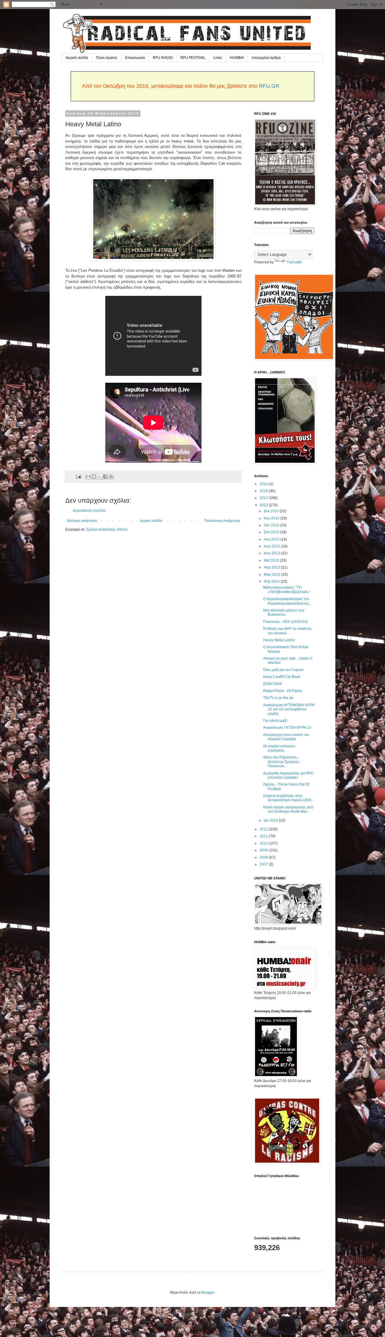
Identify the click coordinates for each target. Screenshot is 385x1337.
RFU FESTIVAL (192, 58)
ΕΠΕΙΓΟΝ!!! (272, 684)
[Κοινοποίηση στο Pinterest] (111, 477)
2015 (264, 491)
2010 (264, 843)
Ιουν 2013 (272, 553)
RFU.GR (269, 86)
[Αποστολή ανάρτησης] (78, 476)
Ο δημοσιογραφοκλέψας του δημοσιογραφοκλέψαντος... (287, 601)
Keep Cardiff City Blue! (281, 677)
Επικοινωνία (135, 58)
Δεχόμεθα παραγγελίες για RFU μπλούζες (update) (288, 775)
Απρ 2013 (272, 567)
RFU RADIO (163, 58)
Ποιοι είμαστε (106, 58)
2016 (264, 484)
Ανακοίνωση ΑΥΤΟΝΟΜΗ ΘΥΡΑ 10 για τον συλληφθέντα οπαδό (288, 709)
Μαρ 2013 (272, 574)
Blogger (208, 1292)
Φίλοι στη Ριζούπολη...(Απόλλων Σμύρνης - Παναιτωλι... (282, 761)
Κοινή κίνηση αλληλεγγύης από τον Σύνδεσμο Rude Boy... (288, 809)
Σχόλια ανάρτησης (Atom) (107, 529)
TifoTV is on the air (278, 698)
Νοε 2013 (272, 518)
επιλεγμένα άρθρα (266, 58)
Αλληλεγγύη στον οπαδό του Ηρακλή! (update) (286, 737)
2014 (264, 498)
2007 (264, 864)
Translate (294, 262)
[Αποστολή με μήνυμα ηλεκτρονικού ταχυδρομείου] (88, 477)
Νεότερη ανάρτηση (82, 521)
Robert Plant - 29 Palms (282, 691)
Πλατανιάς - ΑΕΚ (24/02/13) (285, 622)
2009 (264, 850)
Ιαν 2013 (271, 820)
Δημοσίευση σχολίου (89, 510)
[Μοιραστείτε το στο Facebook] (105, 477)
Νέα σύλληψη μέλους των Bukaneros (283, 612)
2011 (264, 836)
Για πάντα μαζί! (275, 721)
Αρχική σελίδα (77, 58)
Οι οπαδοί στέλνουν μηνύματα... (279, 748)
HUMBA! (237, 58)
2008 (264, 857)
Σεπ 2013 (272, 532)
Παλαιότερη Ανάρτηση (222, 521)
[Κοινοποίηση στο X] (100, 477)
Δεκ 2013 (272, 511)
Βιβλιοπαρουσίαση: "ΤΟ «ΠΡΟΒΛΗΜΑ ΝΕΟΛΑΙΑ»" (286, 589)
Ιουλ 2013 (272, 546)
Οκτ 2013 (272, 525)
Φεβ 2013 (272, 581)
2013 (264, 505)
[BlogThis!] (94, 477)
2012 (264, 829)
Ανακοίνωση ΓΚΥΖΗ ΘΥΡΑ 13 (287, 727)
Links (217, 58)
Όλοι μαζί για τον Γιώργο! (283, 670)
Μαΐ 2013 (272, 560)
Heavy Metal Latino (279, 640)
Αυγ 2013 (272, 539)
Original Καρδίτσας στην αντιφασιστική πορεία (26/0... (288, 798)
